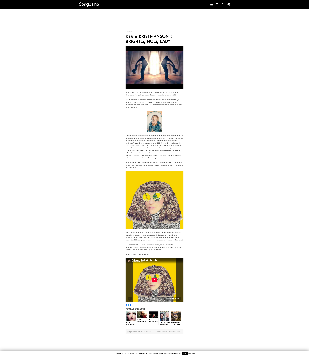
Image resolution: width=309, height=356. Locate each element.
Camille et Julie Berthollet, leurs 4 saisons (169, 331)
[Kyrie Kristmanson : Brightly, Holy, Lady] (154, 67)
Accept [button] (184, 353)
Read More (191, 353)
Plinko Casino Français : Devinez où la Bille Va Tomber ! (140, 332)
